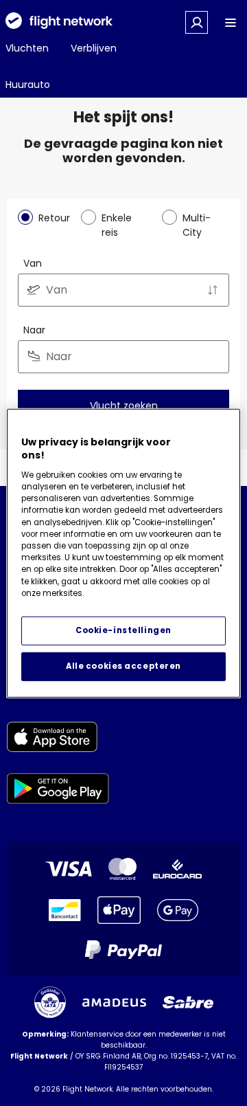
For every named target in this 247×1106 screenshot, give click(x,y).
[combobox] (123, 290)
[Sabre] (188, 1002)
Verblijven (94, 48)
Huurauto (27, 84)
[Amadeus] (114, 1002)
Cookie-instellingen (123, 630)
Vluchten (27, 48)
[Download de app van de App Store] (58, 739)
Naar (34, 330)
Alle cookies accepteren (123, 666)
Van (32, 263)
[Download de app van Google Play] (58, 790)
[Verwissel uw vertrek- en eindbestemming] (213, 290)
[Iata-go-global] (50, 1002)
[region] (123, 553)
